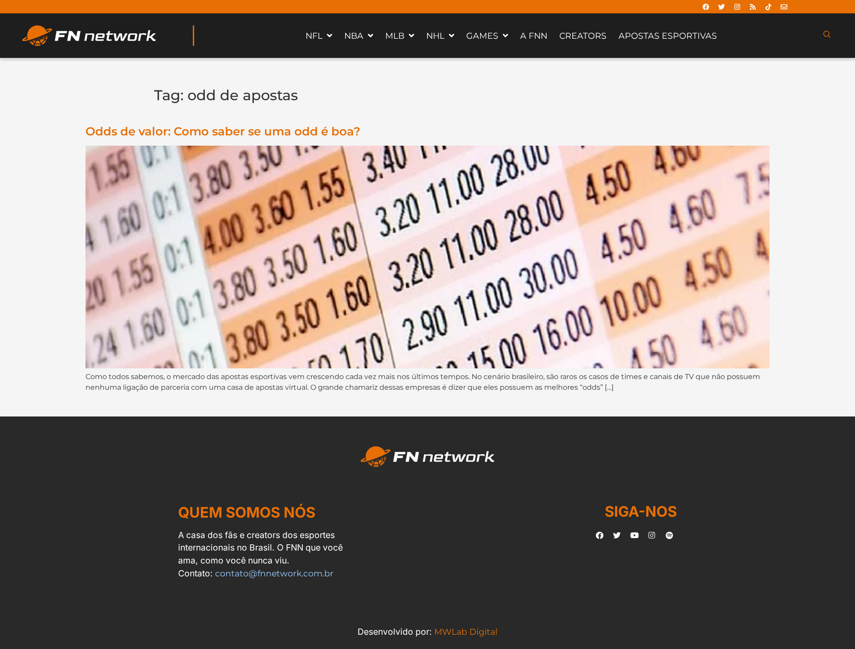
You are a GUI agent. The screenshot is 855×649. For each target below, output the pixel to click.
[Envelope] (784, 6)
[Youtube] (634, 535)
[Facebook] (706, 6)
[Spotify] (669, 535)
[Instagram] (737, 6)
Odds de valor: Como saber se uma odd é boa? (223, 131)
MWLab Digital (465, 631)
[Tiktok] (768, 6)
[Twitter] (722, 6)
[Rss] (753, 6)
